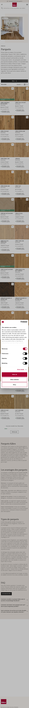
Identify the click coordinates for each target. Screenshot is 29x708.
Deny (14, 384)
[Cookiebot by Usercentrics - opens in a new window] (20, 322)
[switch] (25, 353)
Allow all (14, 374)
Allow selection (14, 379)
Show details (20, 369)
